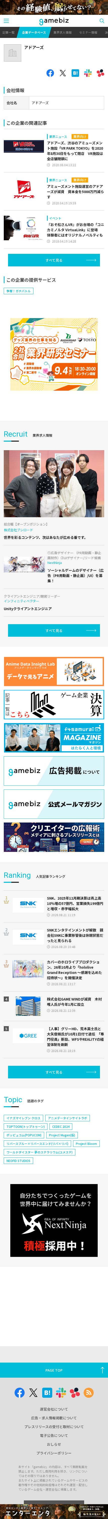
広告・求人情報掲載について (54, 1417)
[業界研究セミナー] (54, 354)
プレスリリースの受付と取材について (54, 1426)
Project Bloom (86, 1143)
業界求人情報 (62, 32)
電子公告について (54, 1435)
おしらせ (54, 1444)
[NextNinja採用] (54, 1220)
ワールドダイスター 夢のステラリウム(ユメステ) (40, 1152)
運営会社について (54, 1409)
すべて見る (54, 260)
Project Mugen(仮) (62, 1135)
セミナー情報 (88, 32)
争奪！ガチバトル (19, 291)
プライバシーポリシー (54, 1452)
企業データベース (34, 32)
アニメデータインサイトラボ (67, 1118)
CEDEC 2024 (61, 1126)
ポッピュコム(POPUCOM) (24, 1135)
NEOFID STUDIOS (18, 1160)
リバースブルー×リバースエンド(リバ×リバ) (37, 1143)
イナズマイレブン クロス (23, 1118)
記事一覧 (9, 32)
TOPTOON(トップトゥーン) (26, 1126)
